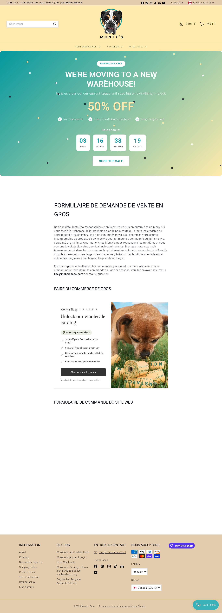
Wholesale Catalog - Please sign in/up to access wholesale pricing (73, 571)
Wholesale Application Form (73, 552)
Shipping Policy (28, 567)
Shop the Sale (111, 161)
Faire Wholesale (66, 562)
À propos (113, 47)
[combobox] (33, 24)
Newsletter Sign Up (30, 562)
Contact (24, 557)
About (22, 552)
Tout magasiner (86, 47)
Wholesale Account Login (71, 557)
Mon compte (26, 587)
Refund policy (27, 582)
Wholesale (136, 47)
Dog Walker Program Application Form (69, 581)
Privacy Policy (27, 572)
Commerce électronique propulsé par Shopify (121, 606)
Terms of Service (29, 577)
